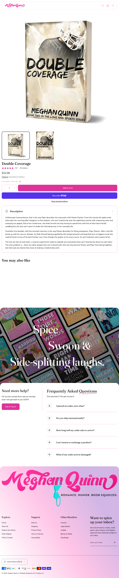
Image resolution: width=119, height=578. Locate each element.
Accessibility (35, 538)
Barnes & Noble (66, 534)
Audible (63, 530)
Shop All (5, 526)
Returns (34, 523)
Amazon (64, 523)
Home (4, 523)
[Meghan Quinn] (15, 6)
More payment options (59, 201)
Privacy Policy (36, 530)
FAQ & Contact (7, 538)
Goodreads (65, 538)
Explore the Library (8, 530)
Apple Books (65, 526)
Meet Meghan (7, 534)
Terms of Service (37, 534)
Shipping (5, 177)
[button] (102, 5)
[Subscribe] (114, 542)
